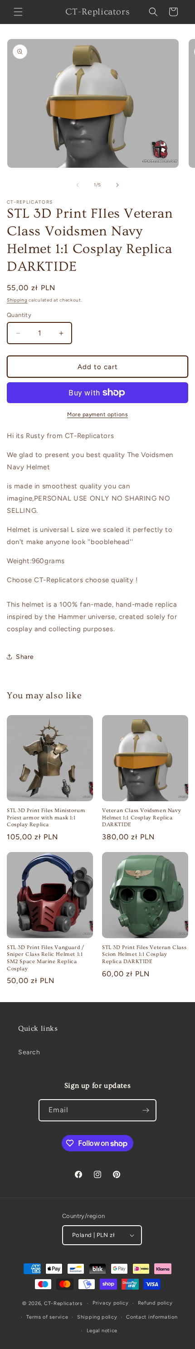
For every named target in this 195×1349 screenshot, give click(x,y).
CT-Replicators (63, 1303)
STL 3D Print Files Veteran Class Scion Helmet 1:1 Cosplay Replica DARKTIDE (144, 954)
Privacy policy (111, 1303)
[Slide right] (117, 185)
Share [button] (25, 657)
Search (29, 1052)
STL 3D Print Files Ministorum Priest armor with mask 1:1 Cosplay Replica (46, 818)
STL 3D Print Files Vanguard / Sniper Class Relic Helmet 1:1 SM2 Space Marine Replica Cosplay (45, 958)
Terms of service (47, 1317)
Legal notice (102, 1331)
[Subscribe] (146, 1110)
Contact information (151, 1317)
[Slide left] (78, 185)
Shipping (17, 300)
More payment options (97, 414)
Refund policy (155, 1303)
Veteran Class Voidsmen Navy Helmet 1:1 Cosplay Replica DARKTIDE (141, 818)
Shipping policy (97, 1317)
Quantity (19, 315)
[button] (18, 12)
